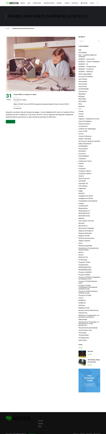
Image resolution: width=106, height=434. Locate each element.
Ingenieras (82, 188)
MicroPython (83, 226)
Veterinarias (83, 340)
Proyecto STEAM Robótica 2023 (88, 282)
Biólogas (81, 96)
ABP (80, 50)
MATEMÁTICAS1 (84, 213)
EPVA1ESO (82, 151)
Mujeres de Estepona (86, 231)
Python (81, 298)
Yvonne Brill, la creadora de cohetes (25, 94)
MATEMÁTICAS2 (84, 216)
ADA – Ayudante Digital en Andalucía (88, 55)
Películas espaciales (85, 246)
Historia (81, 176)
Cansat (81, 111)
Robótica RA (83, 313)
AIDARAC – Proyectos (86, 69)
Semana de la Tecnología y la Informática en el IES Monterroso (89, 323)
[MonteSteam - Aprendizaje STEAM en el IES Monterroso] (12, 3)
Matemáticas (83, 208)
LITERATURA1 (83, 206)
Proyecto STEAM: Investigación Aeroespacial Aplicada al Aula (41, 104)
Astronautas (83, 79)
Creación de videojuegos (87, 129)
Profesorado (83, 260)
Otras (80, 243)
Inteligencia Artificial (86, 196)
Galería (40, 423)
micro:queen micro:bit (86, 221)
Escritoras (82, 153)
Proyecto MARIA (84, 275)
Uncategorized (84, 338)
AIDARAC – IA (83, 64)
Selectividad (83, 319)
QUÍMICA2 (82, 303)
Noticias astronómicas (86, 238)
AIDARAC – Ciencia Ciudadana (89, 61)
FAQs (40, 426)
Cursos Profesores (85, 136)
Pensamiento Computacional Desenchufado (89, 249)
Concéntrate (83, 126)
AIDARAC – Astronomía (87, 59)
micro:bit (90, 351)
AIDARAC (59, 3)
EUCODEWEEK (84, 156)
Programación (83, 265)
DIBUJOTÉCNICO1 (85, 144)
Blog (80, 104)
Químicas (82, 305)
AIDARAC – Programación (87, 66)
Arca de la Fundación (86, 76)
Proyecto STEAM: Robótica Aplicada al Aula (88, 292)
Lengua (81, 203)
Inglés (81, 191)
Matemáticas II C (84, 211)
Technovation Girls (85, 330)
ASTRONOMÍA (84, 89)
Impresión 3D (83, 183)
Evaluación (82, 158)
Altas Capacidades (85, 74)
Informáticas (83, 186)
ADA (29, 3)
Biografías (82, 94)
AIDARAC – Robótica (86, 71)
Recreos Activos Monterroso (89, 310)
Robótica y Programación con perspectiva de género (89, 316)
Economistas (83, 149)
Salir (92, 3)
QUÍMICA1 (82, 300)
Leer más (10, 121)
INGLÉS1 (81, 193)
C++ (80, 109)
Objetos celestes (84, 241)
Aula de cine (83, 91)
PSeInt (80, 344)
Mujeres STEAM (18, 104)
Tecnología (82, 333)
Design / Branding (85, 139)
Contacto (75, 3)
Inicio (8, 28)
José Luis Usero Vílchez (19, 99)
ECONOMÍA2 (83, 146)
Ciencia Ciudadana (85, 121)
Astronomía (83, 86)
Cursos (22, 3)
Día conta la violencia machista (89, 141)
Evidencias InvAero (85, 161)
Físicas (81, 166)
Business (82, 106)
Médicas (81, 218)
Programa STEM (84, 262)
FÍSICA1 (81, 163)
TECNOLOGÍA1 (84, 335)
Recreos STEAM (49, 3)
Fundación (82, 168)
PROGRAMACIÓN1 (85, 267)
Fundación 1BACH (85, 171)
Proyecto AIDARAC (85, 272)
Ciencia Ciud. (37, 3)
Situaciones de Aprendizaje (88, 328)
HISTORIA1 (82, 181)
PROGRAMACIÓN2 (85, 270)
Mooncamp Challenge (86, 228)
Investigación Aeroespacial (88, 201)
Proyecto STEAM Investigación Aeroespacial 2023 (89, 278)
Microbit (81, 223)
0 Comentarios (17, 108)
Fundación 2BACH (85, 173)
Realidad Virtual (84, 308)
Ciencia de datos (84, 124)
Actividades (83, 52)
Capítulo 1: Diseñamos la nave (89, 119)
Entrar (85, 3)
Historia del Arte (84, 178)
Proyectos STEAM (64, 104)
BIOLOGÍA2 (82, 101)
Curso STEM (83, 131)
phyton (81, 252)
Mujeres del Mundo (85, 233)
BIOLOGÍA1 (82, 99)
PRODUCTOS (83, 257)
